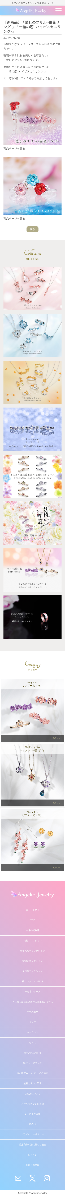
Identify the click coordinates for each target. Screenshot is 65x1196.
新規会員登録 (32, 1165)
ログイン (32, 1154)
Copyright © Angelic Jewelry (32, 1193)
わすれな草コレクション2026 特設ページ (32, 3)
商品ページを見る (14, 148)
